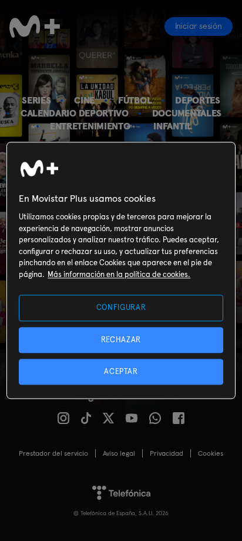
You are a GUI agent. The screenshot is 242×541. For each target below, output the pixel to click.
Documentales (186, 113)
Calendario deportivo (75, 113)
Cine (84, 100)
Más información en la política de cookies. (119, 274)
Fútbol (135, 100)
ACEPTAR (121, 371)
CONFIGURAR (121, 307)
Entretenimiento (90, 126)
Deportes (197, 100)
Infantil (172, 126)
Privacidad (166, 453)
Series (36, 100)
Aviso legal (119, 453)
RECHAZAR (121, 339)
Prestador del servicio (53, 453)
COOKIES (210, 453)
